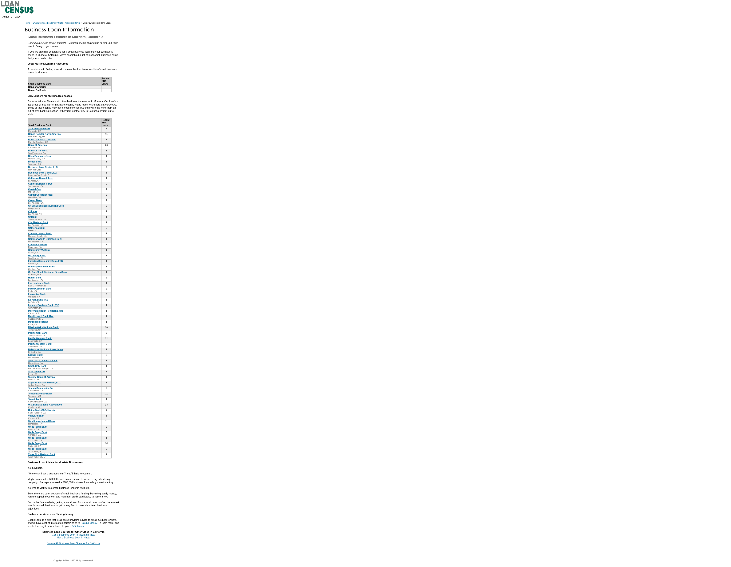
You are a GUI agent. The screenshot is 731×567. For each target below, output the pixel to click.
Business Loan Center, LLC (43, 167)
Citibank (32, 211)
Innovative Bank (37, 294)
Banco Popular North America (44, 134)
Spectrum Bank (36, 371)
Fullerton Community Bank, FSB (45, 261)
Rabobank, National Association (45, 349)
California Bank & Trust (40, 178)
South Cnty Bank (37, 366)
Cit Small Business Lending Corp (46, 206)
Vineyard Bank (36, 415)
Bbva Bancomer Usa (39, 156)
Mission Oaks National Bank (43, 327)
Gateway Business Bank (41, 266)
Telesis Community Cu (40, 388)
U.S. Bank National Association (45, 404)
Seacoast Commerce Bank (42, 360)
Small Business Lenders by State (48, 23)
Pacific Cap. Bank (37, 333)
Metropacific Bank (38, 322)
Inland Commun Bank (39, 288)
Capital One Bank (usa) (40, 195)
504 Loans (78, 526)
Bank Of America (37, 145)
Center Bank (35, 200)
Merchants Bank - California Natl (45, 310)
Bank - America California (42, 139)
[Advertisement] (154, 104)
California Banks (72, 23)
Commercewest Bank (40, 233)
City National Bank (38, 222)
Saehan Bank (35, 355)
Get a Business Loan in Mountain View (73, 534)
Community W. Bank (39, 250)
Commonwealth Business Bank (45, 239)
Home (27, 23)
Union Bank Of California (41, 410)
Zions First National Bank (41, 454)
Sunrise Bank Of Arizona (41, 377)
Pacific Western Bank (40, 338)
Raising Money (89, 522)
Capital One (34, 189)
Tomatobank (34, 399)
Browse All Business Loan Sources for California (73, 543)
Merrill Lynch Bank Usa (40, 316)
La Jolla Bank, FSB (38, 299)
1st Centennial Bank (39, 128)
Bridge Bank (35, 161)
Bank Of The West (38, 150)
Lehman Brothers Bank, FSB (43, 305)
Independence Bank (39, 283)
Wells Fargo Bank (37, 426)
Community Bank (37, 244)
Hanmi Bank (34, 277)
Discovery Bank (37, 255)
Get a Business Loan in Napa (73, 537)
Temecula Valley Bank (40, 393)
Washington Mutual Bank (41, 421)
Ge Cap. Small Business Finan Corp (47, 272)
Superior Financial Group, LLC (44, 382)
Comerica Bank (36, 228)
